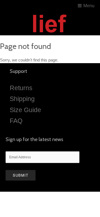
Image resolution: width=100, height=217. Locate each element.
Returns (21, 88)
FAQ (16, 120)
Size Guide (25, 110)
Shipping (22, 98)
